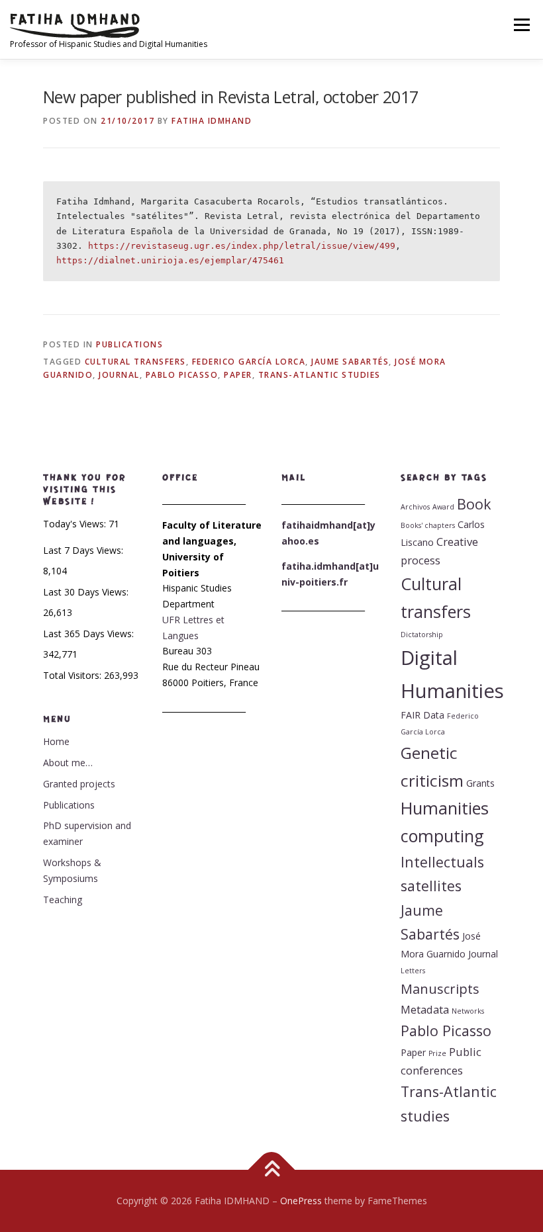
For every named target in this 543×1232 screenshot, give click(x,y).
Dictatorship (422, 634)
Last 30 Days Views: (87, 592)
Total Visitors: (73, 675)
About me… (68, 762)
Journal (119, 374)
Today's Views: (76, 523)
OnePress (301, 1200)
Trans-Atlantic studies (319, 374)
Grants (480, 783)
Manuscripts (440, 989)
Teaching (62, 899)
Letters (413, 970)
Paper (238, 374)
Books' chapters (428, 525)
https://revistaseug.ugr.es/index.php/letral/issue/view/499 (241, 246)
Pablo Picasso (182, 374)
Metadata (425, 1009)
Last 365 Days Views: (89, 633)
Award (443, 506)
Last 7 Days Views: (84, 550)
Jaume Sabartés (350, 361)
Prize (437, 1053)
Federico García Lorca (249, 361)
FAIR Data (422, 715)
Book (474, 503)
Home (56, 741)
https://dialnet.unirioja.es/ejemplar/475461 (170, 260)
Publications (129, 344)
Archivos (415, 506)
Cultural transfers (135, 361)
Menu (521, 24)
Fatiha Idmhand (212, 120)
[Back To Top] (271, 1170)
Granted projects (79, 783)
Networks (468, 1011)
